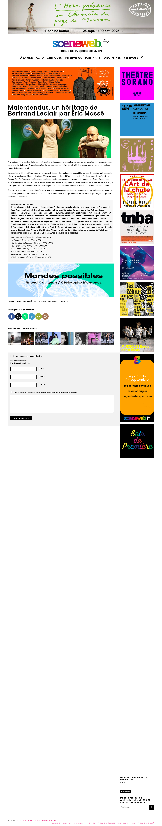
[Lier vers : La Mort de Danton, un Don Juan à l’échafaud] (27, 338)
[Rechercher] (141, 58)
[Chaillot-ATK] (137, 351)
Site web (42, 384)
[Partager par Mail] (38, 316)
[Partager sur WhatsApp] (25, 316)
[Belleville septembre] (61, 296)
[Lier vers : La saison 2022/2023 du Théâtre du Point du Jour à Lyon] (94, 338)
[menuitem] (26, 58)
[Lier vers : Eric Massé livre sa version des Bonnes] (41, 338)
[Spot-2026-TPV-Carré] (137, 136)
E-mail (41, 376)
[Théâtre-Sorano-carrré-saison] (137, 100)
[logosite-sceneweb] (81, 45)
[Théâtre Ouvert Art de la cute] (137, 207)
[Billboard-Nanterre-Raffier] (81, 33)
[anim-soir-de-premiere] (137, 457)
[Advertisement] (137, 495)
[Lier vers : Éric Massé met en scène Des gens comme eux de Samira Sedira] (54, 338)
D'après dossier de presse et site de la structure (48, 301)
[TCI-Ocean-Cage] (137, 279)
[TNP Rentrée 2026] (61, 99)
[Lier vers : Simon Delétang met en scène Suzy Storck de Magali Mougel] (14, 338)
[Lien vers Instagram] (45, 316)
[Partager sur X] (18, 316)
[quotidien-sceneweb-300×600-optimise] (137, 421)
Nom (41, 368)
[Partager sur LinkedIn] (32, 316)
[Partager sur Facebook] (11, 316)
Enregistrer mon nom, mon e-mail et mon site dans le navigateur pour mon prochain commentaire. (45, 392)
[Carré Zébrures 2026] (137, 315)
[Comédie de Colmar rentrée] (137, 171)
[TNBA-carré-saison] (137, 243)
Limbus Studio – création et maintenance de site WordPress (36, 820)
